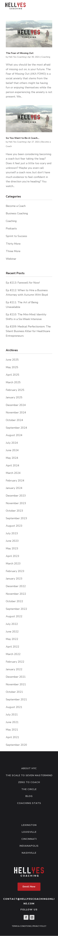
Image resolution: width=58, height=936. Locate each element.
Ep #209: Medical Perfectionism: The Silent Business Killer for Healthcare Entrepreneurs (28, 331)
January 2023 (14, 578)
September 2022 (16, 609)
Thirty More (13, 243)
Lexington (29, 825)
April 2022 (12, 646)
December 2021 (16, 677)
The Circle (29, 789)
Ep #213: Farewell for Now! (23, 282)
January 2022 (14, 669)
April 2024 (12, 465)
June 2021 (12, 722)
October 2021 (14, 692)
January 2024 (14, 488)
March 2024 (13, 473)
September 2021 (16, 699)
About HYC (29, 768)
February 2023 (15, 571)
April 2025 (12, 375)
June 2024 (12, 450)
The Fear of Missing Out (19, 53)
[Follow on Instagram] (32, 917)
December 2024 (16, 405)
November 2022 (16, 594)
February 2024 (15, 480)
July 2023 (12, 533)
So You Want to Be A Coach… (22, 138)
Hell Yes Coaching (17, 57)
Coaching (45, 57)
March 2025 (13, 382)
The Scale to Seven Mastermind (29, 775)
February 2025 (15, 390)
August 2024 (14, 435)
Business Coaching (17, 213)
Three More (13, 251)
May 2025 (12, 367)
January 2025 (14, 397)
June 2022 (12, 631)
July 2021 (12, 714)
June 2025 (12, 359)
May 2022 (12, 639)
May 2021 (12, 729)
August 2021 (14, 707)
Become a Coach (16, 206)
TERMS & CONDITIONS (21, 926)
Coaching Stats (29, 803)
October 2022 (14, 601)
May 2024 (12, 458)
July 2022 (12, 624)
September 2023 (16, 518)
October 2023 (14, 510)
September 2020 (16, 745)
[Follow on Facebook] (26, 917)
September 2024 (16, 427)
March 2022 (13, 654)
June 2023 (12, 541)
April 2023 (12, 556)
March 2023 (13, 563)
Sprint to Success (16, 236)
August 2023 (14, 526)
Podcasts (11, 228)
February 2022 (15, 661)
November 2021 (16, 684)
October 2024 (14, 420)
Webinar (11, 259)
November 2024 (16, 412)
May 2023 (12, 548)
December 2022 (16, 586)
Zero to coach (29, 782)
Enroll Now (29, 886)
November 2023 (16, 503)
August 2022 (14, 616)
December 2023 (16, 495)
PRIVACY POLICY (39, 926)
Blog (29, 796)
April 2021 (12, 737)
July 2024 (12, 443)
